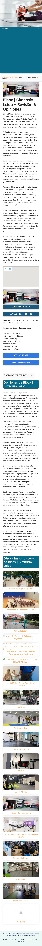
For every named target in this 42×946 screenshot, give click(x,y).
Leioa (16, 77)
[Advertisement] (21, 52)
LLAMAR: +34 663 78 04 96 (21, 314)
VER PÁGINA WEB (21, 355)
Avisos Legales (7, 939)
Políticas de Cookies (32, 939)
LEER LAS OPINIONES (21, 362)
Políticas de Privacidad (19, 939)
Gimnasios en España (7, 77)
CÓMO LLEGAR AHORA (21, 307)
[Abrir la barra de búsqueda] (39, 28)
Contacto (21, 941)
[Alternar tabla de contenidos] (30, 375)
